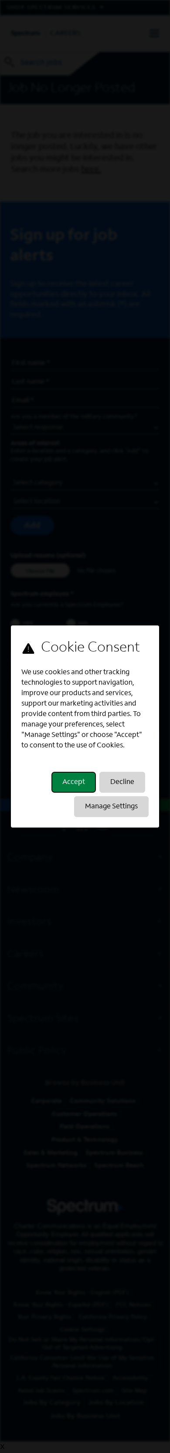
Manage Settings (111, 806)
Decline (122, 782)
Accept (73, 782)
